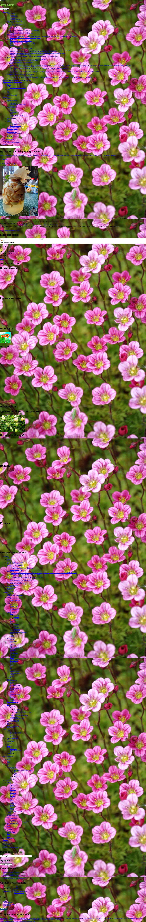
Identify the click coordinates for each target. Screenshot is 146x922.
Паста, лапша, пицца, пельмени (19, 116)
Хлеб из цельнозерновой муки (19, 715)
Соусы (8, 120)
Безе (11, 683)
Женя (8, 762)
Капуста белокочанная (16, 645)
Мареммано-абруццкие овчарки (23, 770)
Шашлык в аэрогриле (9, 874)
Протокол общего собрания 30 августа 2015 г (23, 44)
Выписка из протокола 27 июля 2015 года (22, 42)
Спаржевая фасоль (15, 673)
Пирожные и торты (15, 696)
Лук (11, 652)
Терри (5, 890)
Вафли (12, 686)
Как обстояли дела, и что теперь (19, 32)
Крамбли (12, 689)
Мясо (11, 109)
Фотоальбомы (11, 13)
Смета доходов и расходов (14, 25)
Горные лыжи (11, 832)
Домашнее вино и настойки (48, 155)
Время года (31, 155)
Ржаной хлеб (14, 717)
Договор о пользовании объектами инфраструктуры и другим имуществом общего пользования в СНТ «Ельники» (43, 36)
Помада (12, 699)
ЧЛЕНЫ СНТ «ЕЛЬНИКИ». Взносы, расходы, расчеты (23, 30)
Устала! (4, 159)
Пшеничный (13, 124)
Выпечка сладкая (12, 132)
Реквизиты (10, 79)
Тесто (8, 703)
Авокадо (12, 639)
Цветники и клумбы (13, 823)
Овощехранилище (15, 750)
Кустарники (13, 818)
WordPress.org (7, 905)
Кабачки (72, 155)
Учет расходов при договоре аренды (20, 54)
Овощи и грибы (11, 118)
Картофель (78, 155)
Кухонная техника (15, 732)
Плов (11, 635)
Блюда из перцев (22, 155)
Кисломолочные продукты (14, 133)
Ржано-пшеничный (15, 126)
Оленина (16, 627)
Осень (104, 155)
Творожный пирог (21, 891)
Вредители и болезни (16, 811)
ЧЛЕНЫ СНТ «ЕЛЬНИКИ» (15, 565)
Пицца (12, 633)
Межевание (10, 586)
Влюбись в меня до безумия (11, 875)
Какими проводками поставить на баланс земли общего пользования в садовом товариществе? (37, 53)
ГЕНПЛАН (10, 22)
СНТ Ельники (11, 557)
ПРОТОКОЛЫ (11, 39)
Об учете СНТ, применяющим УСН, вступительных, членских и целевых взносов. (34, 56)
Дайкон (12, 785)
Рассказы (6, 841)
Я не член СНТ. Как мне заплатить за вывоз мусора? (25, 38)
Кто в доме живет (12, 94)
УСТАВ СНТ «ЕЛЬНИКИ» (15, 24)
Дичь (11, 113)
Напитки (9, 138)
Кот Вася (12, 777)
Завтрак (9, 594)
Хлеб (8, 121)
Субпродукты (14, 112)
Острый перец (14, 661)
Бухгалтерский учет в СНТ (18, 47)
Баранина (16, 617)
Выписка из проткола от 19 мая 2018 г (21, 41)
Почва (8, 826)
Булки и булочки (15, 685)
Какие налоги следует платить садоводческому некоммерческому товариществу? (33, 51)
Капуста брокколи (15, 647)
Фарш (12, 636)
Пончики (12, 700)
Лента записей (7, 902)
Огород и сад (97, 155)
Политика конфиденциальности (12, 82)
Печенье (12, 697)
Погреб (12, 752)
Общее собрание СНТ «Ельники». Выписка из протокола (26, 577)
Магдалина (17, 774)
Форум (5, 144)
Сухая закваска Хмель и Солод (22, 712)
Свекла (12, 667)
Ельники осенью (15, 19)
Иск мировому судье (16, 570)
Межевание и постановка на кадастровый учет (20, 74)
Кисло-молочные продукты (15, 595)
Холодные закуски (15, 598)
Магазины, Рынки (8, 838)
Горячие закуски (15, 600)
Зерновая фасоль (15, 671)
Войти (5, 901)
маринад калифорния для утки (12, 877)
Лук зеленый (14, 653)
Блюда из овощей (12, 155)
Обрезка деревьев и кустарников (19, 821)
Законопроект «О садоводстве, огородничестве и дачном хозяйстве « (30, 72)
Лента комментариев (9, 904)
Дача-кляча (7, 4)
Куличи (12, 693)
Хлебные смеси (14, 127)
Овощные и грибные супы (18, 104)
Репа (11, 665)
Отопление (10, 755)
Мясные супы (14, 103)
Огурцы (12, 796)
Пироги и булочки (12, 129)
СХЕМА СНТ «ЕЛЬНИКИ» (15, 21)
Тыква (12, 668)
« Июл (2, 259)
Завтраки (9, 98)
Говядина (16, 615)
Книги (9, 835)
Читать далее (4, 227)
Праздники (10, 136)
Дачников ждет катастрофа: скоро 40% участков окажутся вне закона (30, 76)
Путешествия (7, 843)
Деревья (12, 820)
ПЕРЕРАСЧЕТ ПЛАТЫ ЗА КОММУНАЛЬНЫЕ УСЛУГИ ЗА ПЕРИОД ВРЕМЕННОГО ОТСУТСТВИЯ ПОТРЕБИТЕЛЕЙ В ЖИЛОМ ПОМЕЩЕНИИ (54, 71)
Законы (9, 589)
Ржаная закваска (18, 709)
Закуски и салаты (12, 100)
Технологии (10, 727)
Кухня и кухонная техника (17, 88)
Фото (8, 837)
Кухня (8, 86)
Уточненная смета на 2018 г (18, 28)
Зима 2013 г (13, 15)
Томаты (12, 805)
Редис (12, 799)
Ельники (5, 12)
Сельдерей (13, 803)
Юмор (5, 846)
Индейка (16, 624)
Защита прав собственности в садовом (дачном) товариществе (28, 59)
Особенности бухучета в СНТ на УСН (21, 48)
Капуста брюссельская (16, 649)
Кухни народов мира (13, 726)
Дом (4, 729)
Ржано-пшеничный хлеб (17, 718)
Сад (8, 91)
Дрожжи (12, 706)
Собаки (12, 768)
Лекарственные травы (13, 824)
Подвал (9, 85)
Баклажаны (3, 155)
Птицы (12, 779)
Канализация (10, 753)
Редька (12, 664)
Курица (12, 110)
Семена (9, 812)
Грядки (37, 155)
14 (9, 251)
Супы (8, 101)
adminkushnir (10, 163)
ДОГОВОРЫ (10, 35)
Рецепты (5, 97)
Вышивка (9, 831)
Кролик (16, 626)
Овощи (9, 638)
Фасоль (12, 670)
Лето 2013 (13, 18)
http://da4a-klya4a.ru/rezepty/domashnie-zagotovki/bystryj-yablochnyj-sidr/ (38, 224)
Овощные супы (14, 608)
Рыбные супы (14, 106)
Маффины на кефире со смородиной (14, 878)
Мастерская (13, 749)
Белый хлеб (13, 714)
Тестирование (14, 736)
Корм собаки (17, 776)
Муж (8, 761)
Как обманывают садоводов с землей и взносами (24, 60)
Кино (8, 834)
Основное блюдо (11, 612)
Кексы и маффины (15, 688)
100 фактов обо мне (9, 139)
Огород (9, 89)
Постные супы (14, 611)
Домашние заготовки (13, 135)
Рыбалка (9, 829)
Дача (4, 83)
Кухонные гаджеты (15, 733)
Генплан (9, 559)
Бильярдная (10, 743)
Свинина (16, 618)
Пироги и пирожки (15, 694)
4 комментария (18, 163)
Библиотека (10, 741)
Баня (8, 92)
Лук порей (85, 155)
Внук (8, 758)
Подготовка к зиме (12, 815)
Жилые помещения (12, 738)
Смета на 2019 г (14, 27)
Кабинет (9, 740)
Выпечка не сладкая (12, 702)
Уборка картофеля (5, 230)
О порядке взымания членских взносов (21, 33)
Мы (8, 765)
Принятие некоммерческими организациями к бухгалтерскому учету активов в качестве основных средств (41, 50)
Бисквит (12, 682)
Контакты (6, 141)
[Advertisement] (50, 283)
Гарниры (9, 677)
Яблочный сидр (15, 230)
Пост (8, 724)
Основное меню (5, 9)
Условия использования (13, 142)
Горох (12, 676)
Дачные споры (11, 57)
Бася (15, 771)
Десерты (9, 130)
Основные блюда (12, 107)
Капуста (12, 644)
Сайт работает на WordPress (27, 921)
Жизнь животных (12, 95)
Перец (108, 155)
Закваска (12, 708)
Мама (8, 759)
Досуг (5, 828)
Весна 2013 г (14, 16)
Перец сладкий (14, 659)
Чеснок (12, 674)
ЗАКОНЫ (10, 63)
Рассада (9, 814)
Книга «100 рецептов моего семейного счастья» (17, 80)
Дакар (15, 773)
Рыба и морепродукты (16, 115)
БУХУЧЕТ (10, 45)
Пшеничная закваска (20, 711)
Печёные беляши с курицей (11, 872)
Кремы (12, 691)
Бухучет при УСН (15, 69)
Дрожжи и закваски (16, 123)
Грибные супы (14, 609)
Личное (5, 840)
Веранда (9, 746)
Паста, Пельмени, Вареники (18, 632)
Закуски (9, 597)
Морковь (12, 656)
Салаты (9, 601)
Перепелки (17, 629)
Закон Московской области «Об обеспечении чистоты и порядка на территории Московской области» (39, 68)
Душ (8, 744)
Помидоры (13, 662)
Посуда (12, 735)
